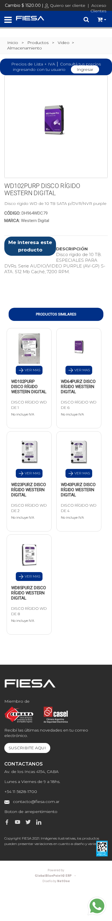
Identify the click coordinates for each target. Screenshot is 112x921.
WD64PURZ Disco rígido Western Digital (78, 386)
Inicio (12, 42)
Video (63, 42)
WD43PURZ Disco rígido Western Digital (78, 490)
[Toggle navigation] (8, 20)
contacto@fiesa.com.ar (36, 801)
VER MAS (32, 370)
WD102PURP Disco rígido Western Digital (29, 386)
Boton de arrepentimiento (30, 811)
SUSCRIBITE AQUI (27, 747)
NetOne (56, 881)
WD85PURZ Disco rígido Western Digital (28, 593)
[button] (101, 20)
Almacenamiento (24, 48)
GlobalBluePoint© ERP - (56, 873)
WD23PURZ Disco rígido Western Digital (28, 490)
